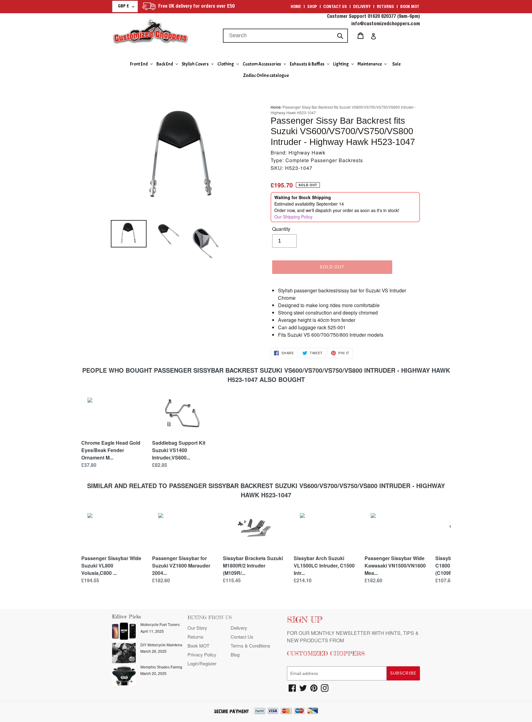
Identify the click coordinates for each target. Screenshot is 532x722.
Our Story (197, 627)
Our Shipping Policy (293, 217)
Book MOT (409, 7)
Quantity (281, 228)
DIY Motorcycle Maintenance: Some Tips (174, 645)
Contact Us (242, 636)
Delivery (362, 7)
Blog (235, 654)
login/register (201, 663)
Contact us (335, 7)
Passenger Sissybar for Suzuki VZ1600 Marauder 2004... (181, 565)
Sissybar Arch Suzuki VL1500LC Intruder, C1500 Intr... (324, 565)
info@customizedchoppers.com (385, 24)
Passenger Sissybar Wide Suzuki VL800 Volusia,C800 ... (111, 565)
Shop (312, 7)
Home (296, 7)
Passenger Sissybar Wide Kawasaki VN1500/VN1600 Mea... (395, 565)
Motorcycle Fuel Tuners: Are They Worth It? (176, 625)
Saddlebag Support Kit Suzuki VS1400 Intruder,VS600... (178, 450)
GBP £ (123, 6)
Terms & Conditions (250, 645)
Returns (385, 7)
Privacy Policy (201, 654)
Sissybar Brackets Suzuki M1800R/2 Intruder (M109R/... (253, 565)
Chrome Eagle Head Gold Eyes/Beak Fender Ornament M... (110, 450)
